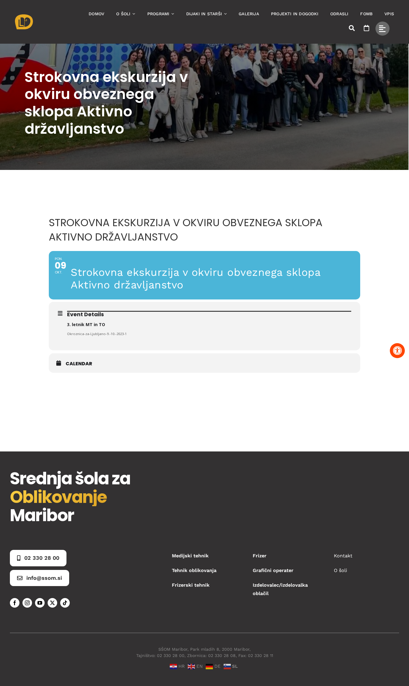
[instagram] (27, 603)
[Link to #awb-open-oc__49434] (382, 28)
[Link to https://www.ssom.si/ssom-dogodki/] (366, 28)
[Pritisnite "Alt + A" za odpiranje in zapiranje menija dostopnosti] (397, 350)
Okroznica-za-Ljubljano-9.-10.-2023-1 (97, 333)
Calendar (79, 364)
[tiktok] (65, 603)
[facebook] (14, 603)
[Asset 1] (24, 16)
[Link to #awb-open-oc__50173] (352, 28)
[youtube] (40, 603)
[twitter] (52, 603)
